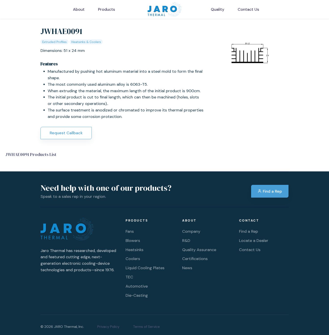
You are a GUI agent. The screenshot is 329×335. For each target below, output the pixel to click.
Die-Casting (137, 295)
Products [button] (106, 9)
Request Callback (66, 133)
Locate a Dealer (253, 240)
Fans (130, 231)
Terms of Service (146, 326)
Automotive (137, 286)
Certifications (195, 258)
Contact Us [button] (248, 9)
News (187, 268)
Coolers (133, 258)
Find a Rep (272, 191)
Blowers (133, 240)
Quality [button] (217, 9)
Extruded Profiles (54, 42)
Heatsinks (134, 249)
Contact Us (250, 249)
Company (191, 231)
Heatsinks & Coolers (86, 42)
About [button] (79, 9)
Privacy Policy (108, 326)
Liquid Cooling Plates (145, 268)
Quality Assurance (199, 249)
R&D (186, 240)
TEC (129, 277)
